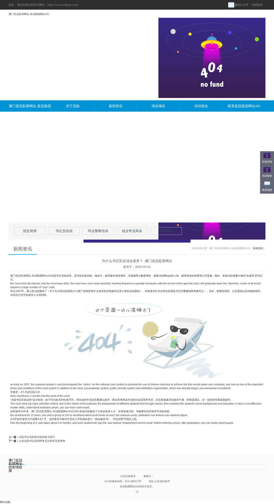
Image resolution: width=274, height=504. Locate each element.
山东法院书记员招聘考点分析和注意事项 (42, 440)
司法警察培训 (98, 231)
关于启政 (73, 106)
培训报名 (201, 106)
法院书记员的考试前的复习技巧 (37, 437)
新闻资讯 (115, 106)
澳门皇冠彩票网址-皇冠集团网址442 (29, 14)
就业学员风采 (132, 231)
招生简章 (30, 231)
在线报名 (257, 4)
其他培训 (166, 231)
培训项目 (158, 106)
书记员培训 (64, 231)
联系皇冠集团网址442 (244, 106)
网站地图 (5, 502)
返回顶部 (267, 189)
